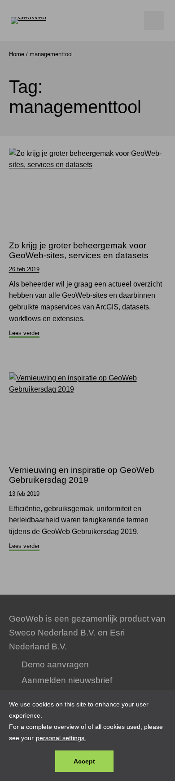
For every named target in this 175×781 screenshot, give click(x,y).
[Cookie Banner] (87, 735)
